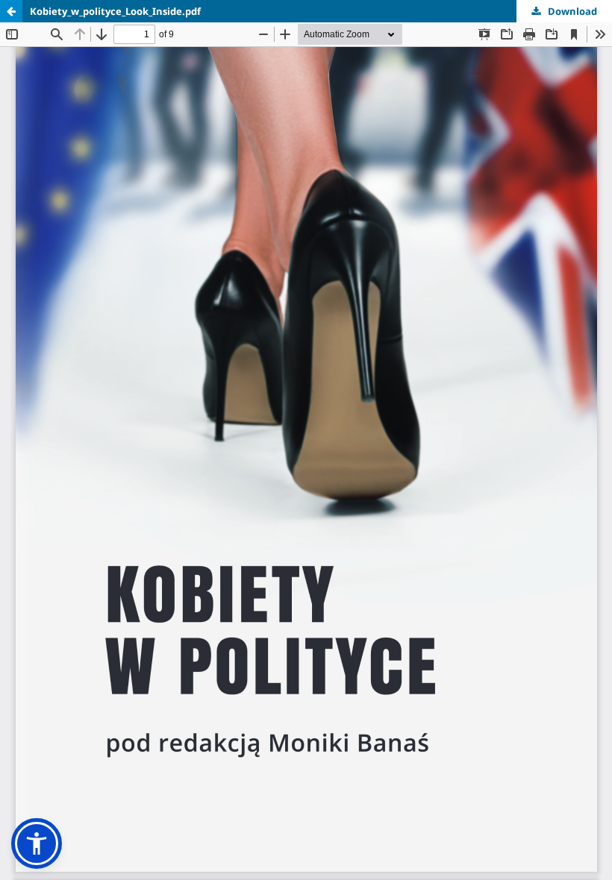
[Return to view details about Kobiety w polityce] (11, 11)
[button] (36, 843)
